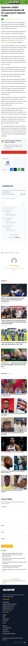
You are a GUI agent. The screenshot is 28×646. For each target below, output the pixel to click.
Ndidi (17, 252)
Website (3, 538)
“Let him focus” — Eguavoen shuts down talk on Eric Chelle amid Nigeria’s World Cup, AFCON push (14, 364)
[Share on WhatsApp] (18, 169)
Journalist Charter (7, 627)
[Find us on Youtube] (24, 642)
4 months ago (5, 303)
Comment (4, 506)
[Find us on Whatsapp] (14, 642)
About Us (5, 625)
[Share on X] (15, 169)
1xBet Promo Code (7, 610)
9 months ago (5, 325)
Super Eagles (5, 295)
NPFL (4, 617)
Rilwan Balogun (9, 19)
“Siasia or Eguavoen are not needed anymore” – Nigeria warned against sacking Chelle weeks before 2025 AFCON (14, 322)
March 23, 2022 (18, 19)
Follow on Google (14, 152)
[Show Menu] (2, 2)
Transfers (5, 620)
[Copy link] (22, 169)
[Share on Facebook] (11, 169)
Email (3, 532)
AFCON (3, 317)
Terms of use (6, 631)
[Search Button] (26, 2)
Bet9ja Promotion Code (8, 606)
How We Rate (6, 602)
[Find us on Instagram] (22, 642)
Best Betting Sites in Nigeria (9, 604)
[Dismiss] (26, 141)
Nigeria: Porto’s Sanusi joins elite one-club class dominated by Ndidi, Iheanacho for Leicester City (12, 299)
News (3, 339)
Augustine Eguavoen (9, 252)
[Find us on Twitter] (19, 642)
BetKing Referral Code (8, 608)
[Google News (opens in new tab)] (7, 163)
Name (3, 525)
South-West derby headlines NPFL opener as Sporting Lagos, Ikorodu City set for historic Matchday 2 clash (12, 555)
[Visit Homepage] (14, 2)
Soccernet (5, 579)
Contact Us (5, 629)
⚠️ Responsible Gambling (9, 633)
